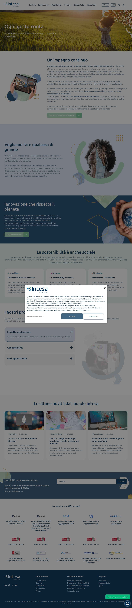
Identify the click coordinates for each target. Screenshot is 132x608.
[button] (94, 316)
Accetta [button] (72, 316)
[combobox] (105, 288)
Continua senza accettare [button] (34, 316)
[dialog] (66, 304)
